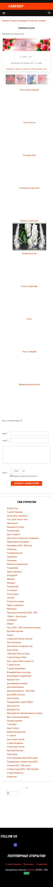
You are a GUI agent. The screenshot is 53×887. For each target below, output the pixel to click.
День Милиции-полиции (17, 683)
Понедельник (13, 586)
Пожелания (12, 560)
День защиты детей (15, 739)
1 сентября (11, 724)
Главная (5, 20)
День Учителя (13, 728)
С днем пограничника (16, 668)
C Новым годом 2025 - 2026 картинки (23, 769)
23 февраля (12, 620)
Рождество (12, 776)
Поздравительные (15, 553)
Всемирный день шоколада (19, 672)
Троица (10, 635)
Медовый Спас (13, 709)
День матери (12, 650)
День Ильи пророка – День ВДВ (20, 691)
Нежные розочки (29, 253)
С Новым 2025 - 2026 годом (18, 765)
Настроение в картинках (17, 516)
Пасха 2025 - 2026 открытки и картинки (24, 627)
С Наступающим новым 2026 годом (22, 758)
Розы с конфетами (29, 286)
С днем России (13, 664)
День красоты (13, 706)
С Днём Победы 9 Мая (16, 657)
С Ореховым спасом (15, 746)
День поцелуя (13, 698)
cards (40, 63)
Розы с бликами (29, 351)
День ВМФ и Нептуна (16, 694)
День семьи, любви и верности (20, 661)
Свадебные (12, 556)
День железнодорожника (18, 717)
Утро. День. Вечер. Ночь (17, 519)
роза (45, 69)
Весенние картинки (15, 631)
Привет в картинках (15, 605)
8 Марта (10, 624)
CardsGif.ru (31, 870)
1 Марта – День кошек (16, 616)
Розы (29, 319)
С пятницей (12, 590)
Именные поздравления (17, 564)
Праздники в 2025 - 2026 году (19, 545)
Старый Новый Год (15, 773)
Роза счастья (29, 122)
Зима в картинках (14, 571)
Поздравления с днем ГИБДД (20, 702)
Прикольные (12, 523)
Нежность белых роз (29, 220)
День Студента (13, 534)
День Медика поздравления (19, 676)
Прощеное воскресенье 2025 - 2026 (22, 612)
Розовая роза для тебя (29, 188)
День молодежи (14, 642)
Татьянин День (13, 530)
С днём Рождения (14, 512)
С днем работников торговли (19, 638)
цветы (18, 69)
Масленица (12, 609)
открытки (10, 69)
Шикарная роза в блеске (29, 384)
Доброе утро (12, 508)
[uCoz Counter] (13, 795)
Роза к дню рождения (29, 90)
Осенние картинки (14, 720)
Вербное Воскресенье (16, 732)
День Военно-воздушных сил (20, 646)
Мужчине (11, 579)
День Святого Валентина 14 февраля (23, 538)
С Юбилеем (12, 549)
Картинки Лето (13, 679)
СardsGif (15, 6)
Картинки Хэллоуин (15, 750)
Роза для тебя (29, 155)
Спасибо (10, 597)
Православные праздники (18, 542)
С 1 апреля (11, 735)
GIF (32, 69)
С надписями (12, 568)
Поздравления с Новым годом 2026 (22, 761)
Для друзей (12, 575)
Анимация (38, 69)
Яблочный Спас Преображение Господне (24, 713)
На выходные (13, 594)
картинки (26, 69)
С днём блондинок (15, 743)
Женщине (11, 583)
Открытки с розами (37, 20)
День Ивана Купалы (15, 687)
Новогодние (12, 754)
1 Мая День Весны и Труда (18, 653)
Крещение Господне (15, 527)
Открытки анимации (18, 20)
